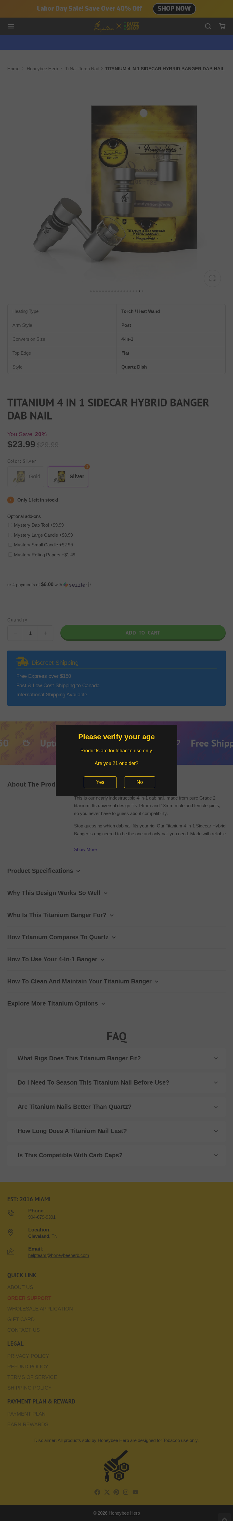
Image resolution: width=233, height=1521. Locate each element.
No (140, 782)
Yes (100, 782)
